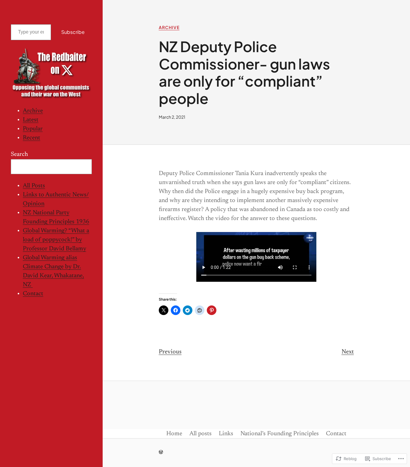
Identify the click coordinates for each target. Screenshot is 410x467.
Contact (33, 294)
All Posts (34, 186)
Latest (30, 120)
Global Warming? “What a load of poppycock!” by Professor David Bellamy (56, 240)
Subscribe (73, 32)
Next (348, 352)
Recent (31, 138)
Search (19, 155)
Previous (170, 352)
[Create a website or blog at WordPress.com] (161, 453)
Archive (33, 111)
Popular (33, 129)
